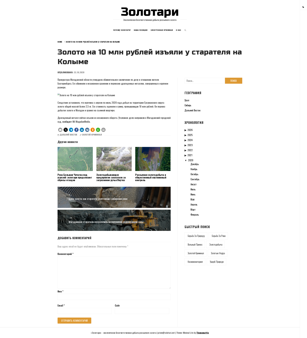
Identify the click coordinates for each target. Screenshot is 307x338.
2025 (190, 135)
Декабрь (195, 164)
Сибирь (188, 105)
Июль (193, 189)
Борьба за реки (218, 236)
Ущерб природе (217, 261)
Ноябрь (194, 169)
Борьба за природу (196, 236)
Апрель (194, 204)
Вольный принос (195, 244)
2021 (190, 155)
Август (194, 184)
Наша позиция (141, 30)
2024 (190, 140)
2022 (190, 150)
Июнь (193, 194)
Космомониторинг (195, 261)
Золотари (150, 12)
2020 (190, 160)
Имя (60, 291)
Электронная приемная (162, 30)
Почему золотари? (122, 30)
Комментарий (65, 254)
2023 (190, 145)
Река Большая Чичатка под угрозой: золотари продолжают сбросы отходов (75, 177)
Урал (187, 100)
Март (193, 209)
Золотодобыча (215, 244)
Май (193, 199)
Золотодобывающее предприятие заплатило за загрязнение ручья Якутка (111, 177)
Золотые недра (218, 253)
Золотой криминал (92, 134)
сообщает (67, 121)
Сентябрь (195, 179)
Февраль (195, 214)
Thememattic (202, 332)
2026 (190, 130)
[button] (303, 6)
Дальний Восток (68, 134)
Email (61, 305)
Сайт (117, 305)
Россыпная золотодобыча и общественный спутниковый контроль (150, 177)
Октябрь (194, 174)
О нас (178, 30)
